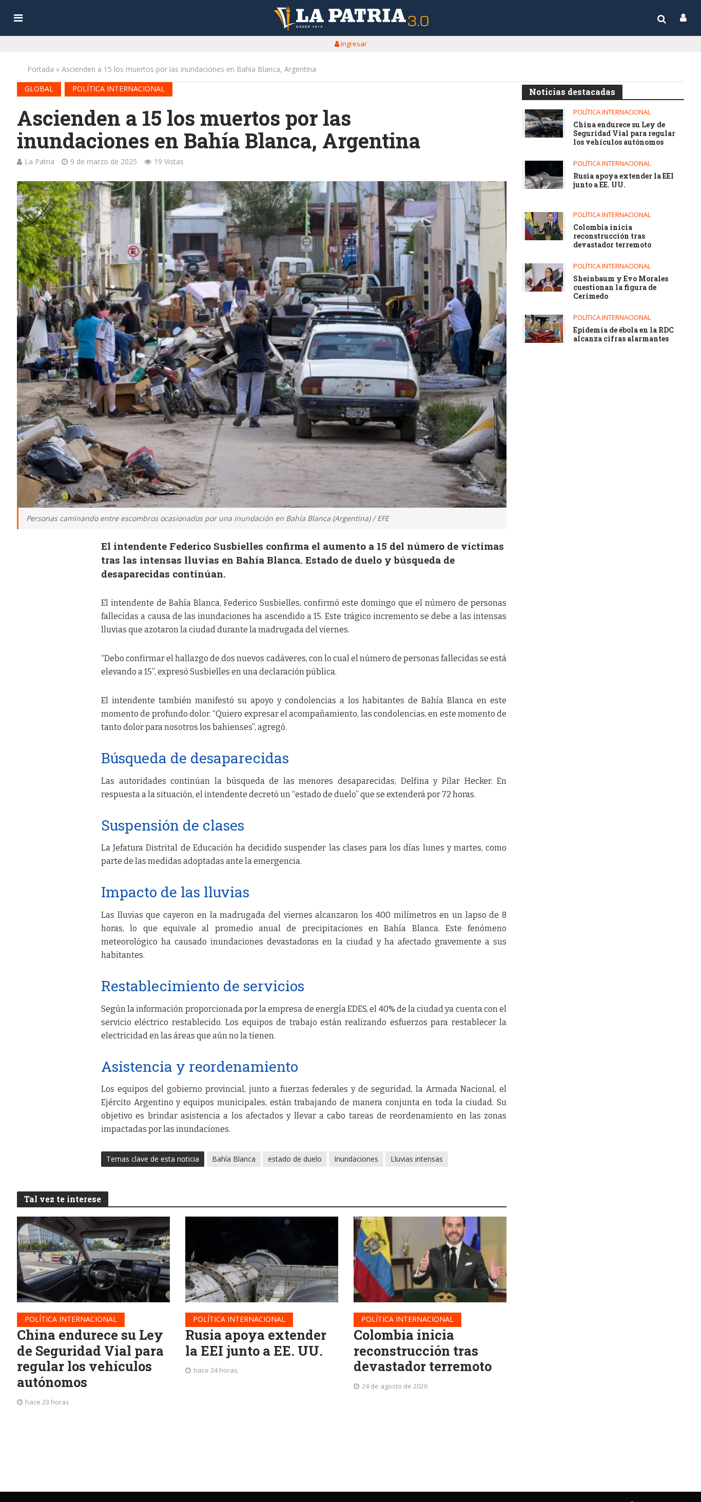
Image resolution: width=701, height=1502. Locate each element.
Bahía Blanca (234, 1159)
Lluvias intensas (417, 1159)
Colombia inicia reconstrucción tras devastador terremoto (423, 1350)
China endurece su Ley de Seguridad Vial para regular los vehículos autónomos (90, 1358)
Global (39, 88)
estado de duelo (295, 1159)
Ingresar (353, 43)
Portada (40, 69)
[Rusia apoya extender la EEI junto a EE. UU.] (261, 1259)
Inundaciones (356, 1159)
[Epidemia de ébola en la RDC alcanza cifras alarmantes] (544, 329)
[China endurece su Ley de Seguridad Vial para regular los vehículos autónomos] (93, 1259)
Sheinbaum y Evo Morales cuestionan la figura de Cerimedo (620, 287)
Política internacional (118, 88)
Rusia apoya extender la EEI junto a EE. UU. (255, 1342)
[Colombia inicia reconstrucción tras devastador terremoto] (430, 1259)
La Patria (39, 161)
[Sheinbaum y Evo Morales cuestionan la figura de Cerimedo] (544, 277)
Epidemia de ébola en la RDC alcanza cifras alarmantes (623, 334)
